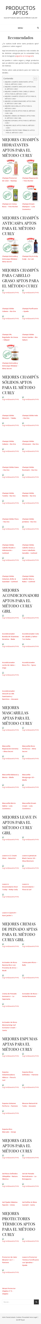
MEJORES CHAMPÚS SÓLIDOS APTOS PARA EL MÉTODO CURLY (20, 97)
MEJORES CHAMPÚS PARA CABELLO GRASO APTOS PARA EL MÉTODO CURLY (20, 92)
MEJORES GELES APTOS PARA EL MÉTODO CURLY (20, 126)
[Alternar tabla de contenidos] (34, 79)
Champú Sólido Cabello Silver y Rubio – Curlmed (28, 579)
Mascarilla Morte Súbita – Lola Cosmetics (9, 806)
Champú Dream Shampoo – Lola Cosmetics (28, 206)
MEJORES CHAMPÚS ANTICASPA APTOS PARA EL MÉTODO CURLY (20, 88)
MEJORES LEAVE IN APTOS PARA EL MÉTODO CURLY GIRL (20, 112)
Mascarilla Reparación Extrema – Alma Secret (10, 748)
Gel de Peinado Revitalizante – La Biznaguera (29, 1176)
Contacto (13, 1317)
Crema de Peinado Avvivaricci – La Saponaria (9, 996)
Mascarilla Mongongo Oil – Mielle (28, 777)
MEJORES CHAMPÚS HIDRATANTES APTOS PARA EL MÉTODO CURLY (19, 83)
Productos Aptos (20, 10)
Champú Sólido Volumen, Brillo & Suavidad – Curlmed (10, 579)
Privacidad (25, 1317)
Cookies (18, 1317)
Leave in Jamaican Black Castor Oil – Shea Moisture (29, 858)
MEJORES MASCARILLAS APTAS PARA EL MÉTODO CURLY (18, 107)
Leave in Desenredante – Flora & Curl (28, 887)
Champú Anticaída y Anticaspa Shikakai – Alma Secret (10, 259)
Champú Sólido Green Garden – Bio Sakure (30, 337)
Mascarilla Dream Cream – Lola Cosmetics (29, 806)
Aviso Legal (33, 1317)
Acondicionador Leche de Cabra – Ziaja (9, 665)
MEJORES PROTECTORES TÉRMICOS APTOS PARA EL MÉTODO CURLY (20, 131)
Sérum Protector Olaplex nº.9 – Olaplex (9, 1291)
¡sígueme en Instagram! (24, 56)
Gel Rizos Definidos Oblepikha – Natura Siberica (10, 1176)
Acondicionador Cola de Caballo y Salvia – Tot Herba (30, 636)
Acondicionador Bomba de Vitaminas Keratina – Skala (10, 636)
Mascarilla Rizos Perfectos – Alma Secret (29, 748)
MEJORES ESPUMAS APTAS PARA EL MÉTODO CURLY (20, 122)
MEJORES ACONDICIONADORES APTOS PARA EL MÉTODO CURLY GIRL (20, 102)
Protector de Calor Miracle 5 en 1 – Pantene (9, 1259)
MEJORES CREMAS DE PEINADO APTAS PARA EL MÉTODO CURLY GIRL (20, 117)
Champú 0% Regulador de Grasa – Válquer (10, 337)
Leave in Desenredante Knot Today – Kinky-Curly (10, 887)
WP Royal (21, 1320)
